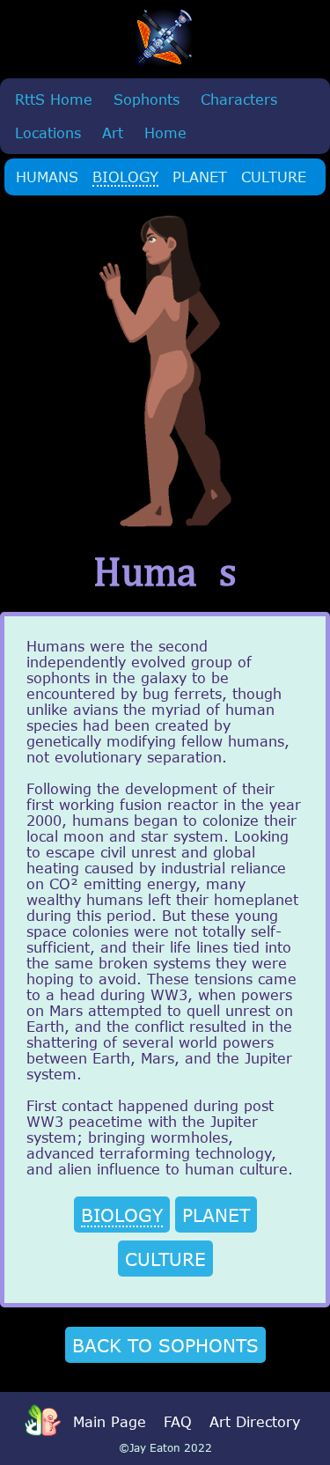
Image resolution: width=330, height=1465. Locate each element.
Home (165, 133)
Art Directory (254, 1422)
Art (112, 133)
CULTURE (273, 177)
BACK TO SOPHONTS (165, 1345)
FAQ (178, 1422)
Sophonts (147, 99)
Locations (48, 133)
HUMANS (47, 177)
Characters (239, 99)
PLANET (199, 177)
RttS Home (53, 99)
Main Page (109, 1422)
